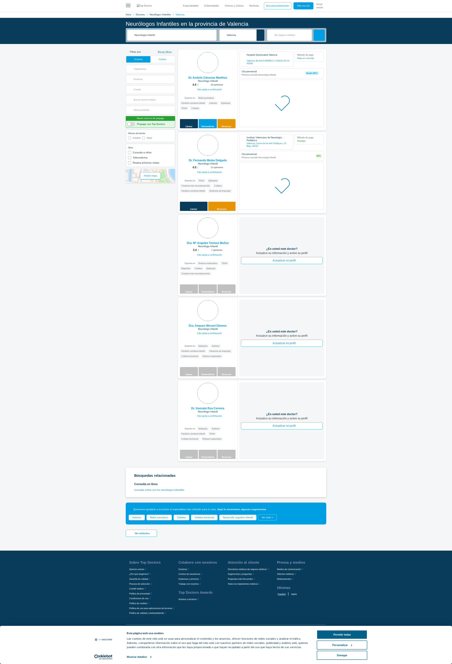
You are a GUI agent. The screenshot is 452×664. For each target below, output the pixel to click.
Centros (162, 59)
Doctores (140, 14)
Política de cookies (138, 603)
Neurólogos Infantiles (160, 14)
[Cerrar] (319, 509)
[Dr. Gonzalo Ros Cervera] (207, 393)
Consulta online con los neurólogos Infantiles (159, 489)
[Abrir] (172, 69)
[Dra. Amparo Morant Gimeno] (207, 310)
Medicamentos (284, 579)
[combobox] (174, 35)
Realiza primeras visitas (146, 162)
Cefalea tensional (204, 517)
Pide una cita (303, 6)
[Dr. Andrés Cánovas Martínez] (207, 62)
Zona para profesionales (277, 6)
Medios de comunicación (289, 569)
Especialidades (191, 5)
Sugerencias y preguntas (240, 574)
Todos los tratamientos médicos (243, 584)
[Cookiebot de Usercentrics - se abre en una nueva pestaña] (103, 657)
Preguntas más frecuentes (240, 579)
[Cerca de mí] (260, 35)
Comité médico (136, 589)
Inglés (294, 594)
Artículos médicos (285, 574)
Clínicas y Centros (234, 5)
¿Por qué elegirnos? (139, 574)
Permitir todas (342, 634)
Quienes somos (136, 569)
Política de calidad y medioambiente (146, 613)
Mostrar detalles (137, 656)
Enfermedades (211, 5)
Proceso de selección (139, 584)
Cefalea (181, 517)
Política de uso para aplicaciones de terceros (150, 608)
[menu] (128, 6)
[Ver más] (233, 57)
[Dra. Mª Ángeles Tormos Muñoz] (207, 227)
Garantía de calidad (138, 579)
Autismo (136, 517)
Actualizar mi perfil (284, 260)
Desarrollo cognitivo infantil (238, 517)
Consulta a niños (142, 152)
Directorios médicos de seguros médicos (247, 569)
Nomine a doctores (188, 599)
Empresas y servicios (189, 579)
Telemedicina (140, 157)
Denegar (342, 655)
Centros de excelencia (189, 574)
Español (282, 594)
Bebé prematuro (159, 517)
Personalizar (340, 645)
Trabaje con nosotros (189, 584)
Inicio (128, 14)
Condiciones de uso (138, 598)
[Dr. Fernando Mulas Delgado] (207, 145)
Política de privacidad (139, 593)
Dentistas (254, 5)
